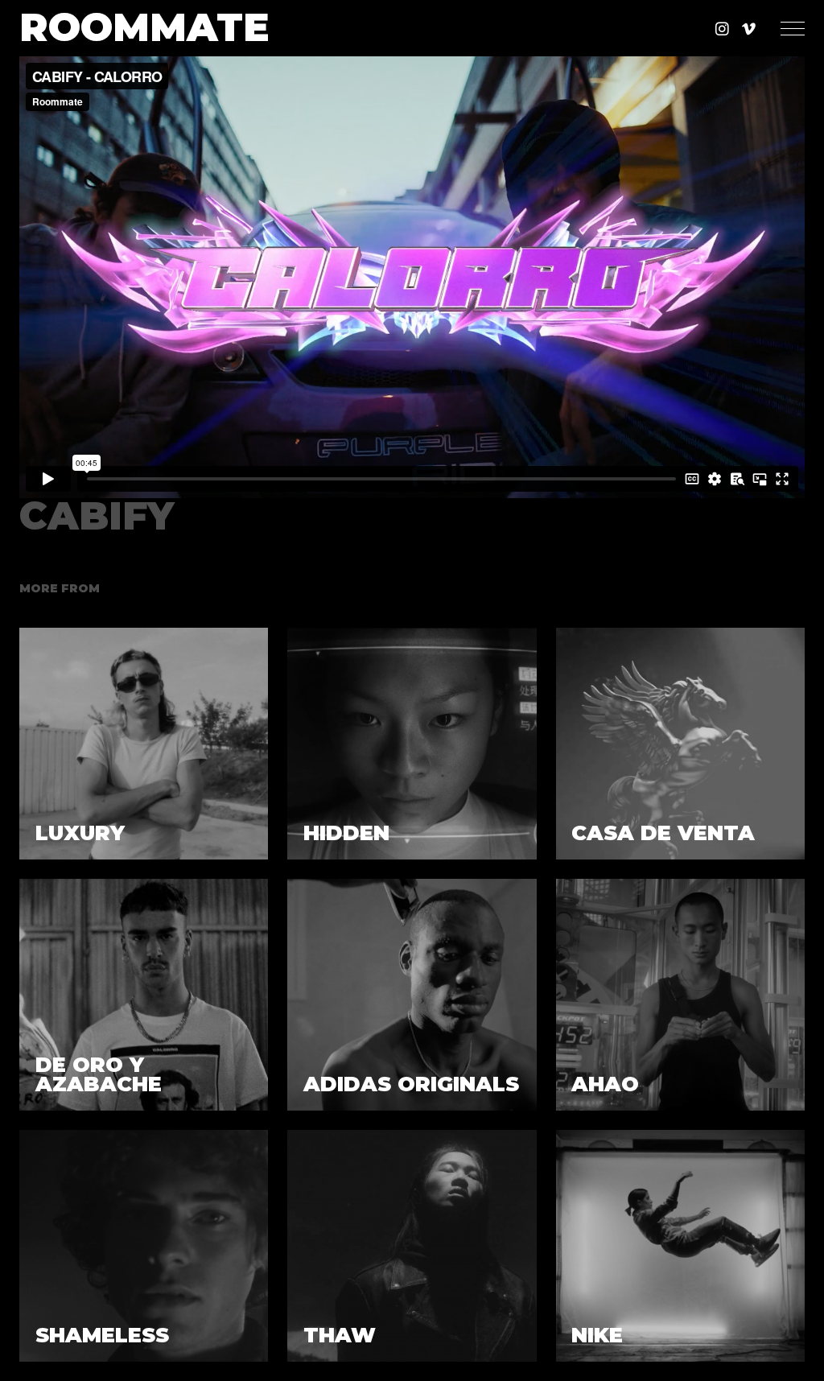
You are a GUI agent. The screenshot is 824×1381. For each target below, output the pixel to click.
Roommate (144, 28)
